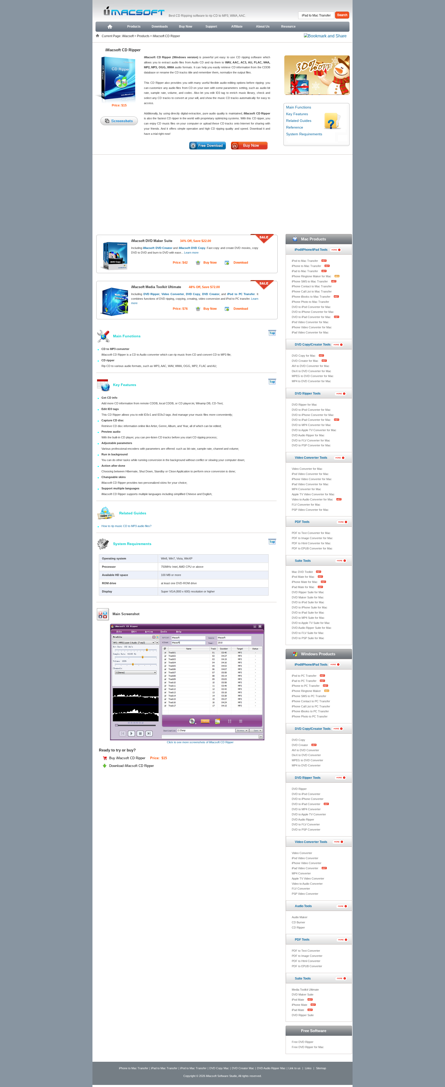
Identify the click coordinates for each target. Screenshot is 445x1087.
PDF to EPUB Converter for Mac (312, 548)
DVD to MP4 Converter (306, 809)
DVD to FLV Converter (306, 824)
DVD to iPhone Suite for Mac (309, 607)
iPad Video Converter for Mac (310, 332)
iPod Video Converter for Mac (310, 322)
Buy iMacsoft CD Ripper (127, 758)
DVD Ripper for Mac (304, 404)
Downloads (160, 26)
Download (241, 262)
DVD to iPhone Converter (307, 798)
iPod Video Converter (305, 858)
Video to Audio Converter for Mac (313, 499)
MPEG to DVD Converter (307, 760)
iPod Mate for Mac (303, 576)
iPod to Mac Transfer (305, 260)
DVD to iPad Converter (306, 804)
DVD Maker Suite (302, 994)
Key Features (297, 114)
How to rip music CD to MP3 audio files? (126, 526)
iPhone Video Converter (306, 863)
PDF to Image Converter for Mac (312, 538)
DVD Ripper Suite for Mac (308, 592)
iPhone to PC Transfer (306, 685)
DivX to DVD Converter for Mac (311, 371)
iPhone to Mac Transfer (307, 265)
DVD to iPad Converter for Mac (311, 317)
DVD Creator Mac (243, 1068)
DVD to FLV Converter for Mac (311, 440)
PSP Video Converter (305, 893)
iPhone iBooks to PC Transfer (310, 711)
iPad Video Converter (305, 868)
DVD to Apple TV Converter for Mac (314, 430)
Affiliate (237, 26)
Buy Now (185, 26)
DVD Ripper (299, 788)
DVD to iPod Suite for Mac (308, 602)
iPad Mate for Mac (303, 587)
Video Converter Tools (311, 457)
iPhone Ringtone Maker (307, 690)
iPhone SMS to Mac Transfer (310, 281)
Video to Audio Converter (307, 883)
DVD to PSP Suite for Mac (308, 638)
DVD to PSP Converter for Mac (311, 445)
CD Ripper (298, 927)
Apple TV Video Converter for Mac (313, 494)
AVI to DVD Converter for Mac (310, 365)
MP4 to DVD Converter (306, 765)
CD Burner (298, 922)
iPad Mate (298, 1009)
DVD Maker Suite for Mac (308, 597)
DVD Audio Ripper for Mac (308, 435)
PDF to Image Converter (307, 955)
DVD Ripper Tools (308, 393)
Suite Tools (303, 561)
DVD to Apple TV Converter (309, 814)
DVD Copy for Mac (304, 355)
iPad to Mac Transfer (305, 271)
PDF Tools (302, 522)
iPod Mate (298, 999)
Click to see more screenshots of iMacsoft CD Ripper (200, 742)
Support (211, 26)
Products (134, 26)
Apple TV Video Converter (308, 878)
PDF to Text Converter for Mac (311, 532)
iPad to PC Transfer (304, 680)
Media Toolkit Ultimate (305, 989)
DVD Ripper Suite (303, 1015)
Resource (288, 26)
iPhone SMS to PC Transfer (309, 696)
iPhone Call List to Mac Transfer (312, 291)
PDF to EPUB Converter (307, 966)
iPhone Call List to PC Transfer (311, 706)
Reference (294, 127)
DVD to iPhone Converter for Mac (313, 311)
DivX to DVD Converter (306, 755)
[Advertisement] (222, 193)
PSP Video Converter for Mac (310, 509)
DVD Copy (298, 739)
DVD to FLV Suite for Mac (308, 632)
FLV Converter (301, 888)
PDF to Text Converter (306, 950)
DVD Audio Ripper (303, 819)
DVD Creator (300, 745)
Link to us (294, 1068)
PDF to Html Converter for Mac (311, 543)
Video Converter (302, 853)
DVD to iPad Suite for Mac (308, 612)
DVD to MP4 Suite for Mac (308, 617)
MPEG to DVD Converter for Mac (312, 376)
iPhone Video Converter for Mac (312, 327)
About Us (263, 26)
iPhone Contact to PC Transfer (311, 701)
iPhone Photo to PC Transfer (310, 716)
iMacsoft (128, 36)
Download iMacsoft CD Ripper (131, 766)
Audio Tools (303, 906)
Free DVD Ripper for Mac (308, 1047)
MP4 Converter (301, 873)
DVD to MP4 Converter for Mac (311, 425)
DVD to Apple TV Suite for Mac (311, 622)
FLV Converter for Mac (306, 504)
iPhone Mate (300, 1004)
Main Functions (298, 107)
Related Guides (298, 121)
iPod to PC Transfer (304, 675)
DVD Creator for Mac (305, 360)
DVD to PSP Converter (306, 829)
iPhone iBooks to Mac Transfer (311, 296)
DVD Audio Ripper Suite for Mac (311, 627)
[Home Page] (109, 27)
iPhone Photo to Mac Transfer (310, 301)
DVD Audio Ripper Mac (271, 1068)
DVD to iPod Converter (306, 794)
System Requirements (304, 134)
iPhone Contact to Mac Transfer (312, 286)
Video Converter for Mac (307, 468)
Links (308, 1068)
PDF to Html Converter (306, 961)
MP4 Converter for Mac (306, 489)
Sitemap (321, 1068)
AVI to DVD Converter (305, 750)
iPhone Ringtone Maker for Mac (312, 276)
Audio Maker (299, 917)
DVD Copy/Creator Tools (313, 344)
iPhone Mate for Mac (305, 581)
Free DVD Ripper (302, 1041)
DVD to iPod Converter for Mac (311, 306)
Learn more (191, 252)
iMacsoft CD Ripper (166, 36)
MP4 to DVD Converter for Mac (311, 381)
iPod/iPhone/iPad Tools (311, 250)
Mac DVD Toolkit (302, 571)
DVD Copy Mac (219, 1068)
